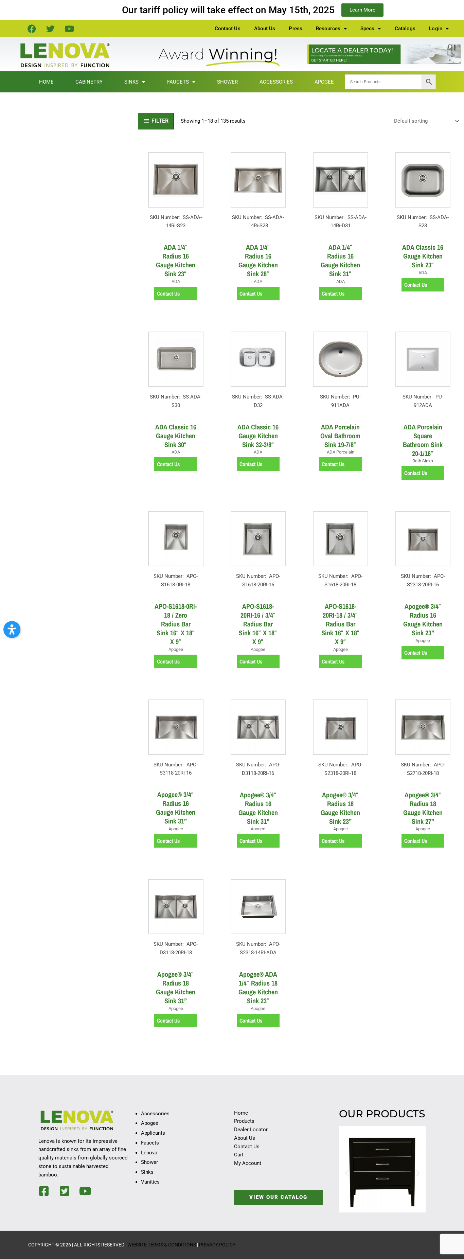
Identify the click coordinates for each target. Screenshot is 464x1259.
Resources (328, 28)
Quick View (176, 233)
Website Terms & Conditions (161, 1244)
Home (46, 82)
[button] (346, 1173)
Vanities (150, 1182)
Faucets (178, 82)
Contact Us (227, 28)
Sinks (131, 82)
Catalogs (405, 28)
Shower (227, 82)
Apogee (324, 82)
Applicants (153, 1133)
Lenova (149, 1153)
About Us (264, 28)
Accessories (276, 82)
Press (295, 28)
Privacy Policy (217, 1244)
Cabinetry (89, 82)
